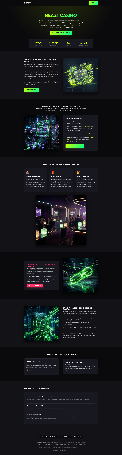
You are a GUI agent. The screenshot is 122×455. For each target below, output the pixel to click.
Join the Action (31, 89)
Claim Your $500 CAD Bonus (61, 32)
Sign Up (93, 2)
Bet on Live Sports (35, 285)
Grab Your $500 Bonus (75, 146)
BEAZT (27, 3)
